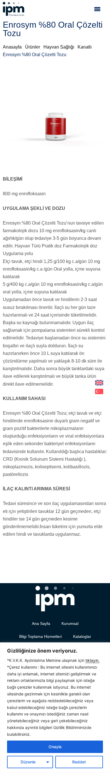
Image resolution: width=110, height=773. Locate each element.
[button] (97, 9)
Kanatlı (85, 47)
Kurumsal (69, 623)
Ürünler (32, 47)
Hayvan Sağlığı (58, 47)
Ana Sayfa (41, 623)
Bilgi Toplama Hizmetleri (40, 636)
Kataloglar (82, 636)
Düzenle (28, 761)
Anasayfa (12, 47)
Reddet (79, 761)
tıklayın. (92, 660)
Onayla (55, 746)
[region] (55, 707)
